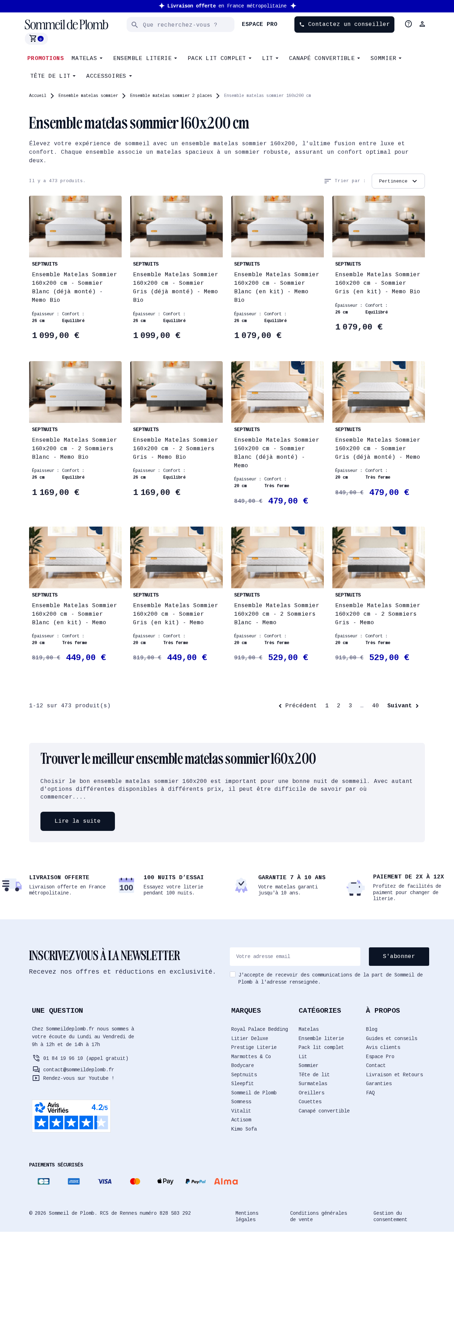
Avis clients (383, 1047)
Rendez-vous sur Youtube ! (78, 1078)
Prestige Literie (254, 1047)
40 (375, 706)
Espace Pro (380, 1057)
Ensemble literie (321, 1038)
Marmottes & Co (251, 1057)
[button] (423, 24)
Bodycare (242, 1065)
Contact (376, 1065)
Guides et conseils (391, 1038)
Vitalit (241, 1111)
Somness (241, 1102)
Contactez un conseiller (344, 24)
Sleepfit (242, 1084)
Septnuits (244, 1075)
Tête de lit (314, 1075)
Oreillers (311, 1093)
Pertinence (399, 181)
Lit (303, 1057)
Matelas (309, 1029)
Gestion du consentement (390, 1216)
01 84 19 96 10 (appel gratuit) (85, 1058)
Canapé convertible (324, 1111)
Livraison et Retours (394, 1075)
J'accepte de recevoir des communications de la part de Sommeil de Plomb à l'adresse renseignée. (330, 978)
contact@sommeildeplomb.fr (78, 1070)
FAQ (370, 1093)
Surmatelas (313, 1084)
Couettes (310, 1102)
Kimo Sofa (244, 1129)
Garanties (379, 1084)
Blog (371, 1029)
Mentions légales (247, 1216)
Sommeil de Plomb (254, 1093)
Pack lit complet (321, 1047)
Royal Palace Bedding (259, 1029)
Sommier (309, 1065)
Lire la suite (78, 821)
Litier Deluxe (249, 1038)
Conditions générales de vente (318, 1216)
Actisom (241, 1120)
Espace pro (259, 24)
